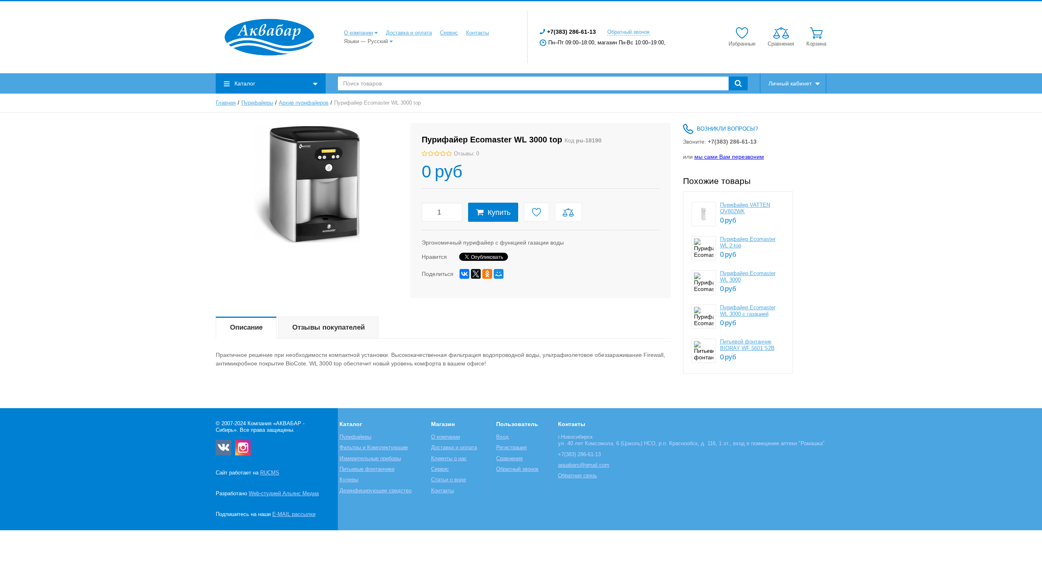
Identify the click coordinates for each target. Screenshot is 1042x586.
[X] (476, 274)
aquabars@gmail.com (583, 465)
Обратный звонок (628, 32)
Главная (226, 103)
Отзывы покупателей (328, 327)
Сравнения (509, 458)
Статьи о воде (448, 480)
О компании (358, 33)
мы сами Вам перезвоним (729, 156)
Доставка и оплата (409, 33)
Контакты (477, 33)
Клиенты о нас (449, 458)
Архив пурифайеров (303, 103)
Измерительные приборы (370, 458)
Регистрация (511, 447)
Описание (246, 327)
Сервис (449, 33)
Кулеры (348, 480)
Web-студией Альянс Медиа (284, 493)
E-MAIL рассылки (293, 514)
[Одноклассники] (487, 274)
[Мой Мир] (498, 274)
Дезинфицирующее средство (375, 491)
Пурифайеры (257, 103)
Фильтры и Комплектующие (373, 447)
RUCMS (269, 473)
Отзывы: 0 (466, 154)
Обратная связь (577, 476)
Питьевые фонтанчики (366, 469)
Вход (502, 437)
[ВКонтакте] (464, 274)
